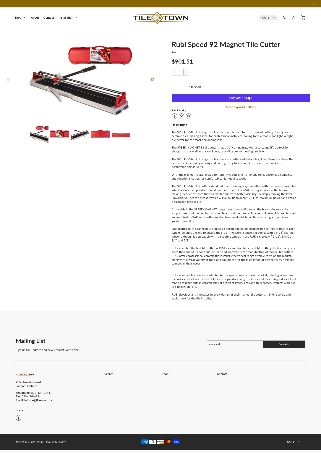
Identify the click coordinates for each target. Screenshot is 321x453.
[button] (195, 87)
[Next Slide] (152, 79)
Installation (66, 17)
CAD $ (266, 17)
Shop (18, 17)
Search (109, 373)
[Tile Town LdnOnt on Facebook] (18, 419)
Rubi (174, 52)
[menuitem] (20, 17)
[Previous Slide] (8, 79)
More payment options (241, 107)
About (35, 17)
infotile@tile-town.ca (38, 400)
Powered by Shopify (55, 441)
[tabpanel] (39, 134)
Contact (48, 17)
